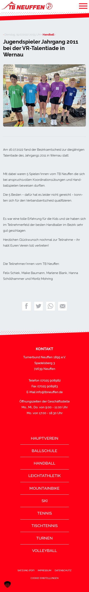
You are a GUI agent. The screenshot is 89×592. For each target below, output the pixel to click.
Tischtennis (44, 525)
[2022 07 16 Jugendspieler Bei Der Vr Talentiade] (44, 95)
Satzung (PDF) (26, 570)
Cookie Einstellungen (44, 578)
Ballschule (44, 450)
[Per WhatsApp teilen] (50, 306)
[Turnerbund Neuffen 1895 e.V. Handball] (26, 6)
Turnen (44, 538)
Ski (45, 500)
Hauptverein (44, 438)
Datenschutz (63, 570)
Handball (44, 463)
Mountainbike (44, 488)
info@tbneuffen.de (49, 392)
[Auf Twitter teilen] (38, 306)
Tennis (44, 513)
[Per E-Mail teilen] (62, 306)
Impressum (44, 570)
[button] (7, 584)
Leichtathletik (44, 475)
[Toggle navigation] (83, 6)
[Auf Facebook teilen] (26, 306)
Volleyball (44, 550)
